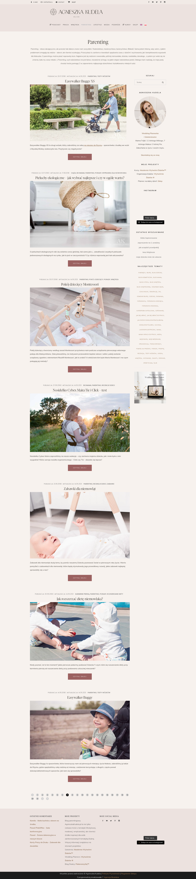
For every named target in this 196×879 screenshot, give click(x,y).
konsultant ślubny (146, 325)
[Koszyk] (68, 2)
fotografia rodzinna (150, 306)
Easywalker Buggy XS (80, 81)
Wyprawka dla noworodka (114, 173)
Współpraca (48, 2)
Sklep (160, 181)
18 (122, 795)
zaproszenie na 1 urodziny (149, 243)
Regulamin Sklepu (128, 873)
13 (97, 795)
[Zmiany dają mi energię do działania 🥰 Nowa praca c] (150, 211)
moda (159, 334)
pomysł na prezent (143, 349)
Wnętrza (115, 279)
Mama (159, 330)
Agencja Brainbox (111, 877)
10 (82, 795)
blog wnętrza (155, 282)
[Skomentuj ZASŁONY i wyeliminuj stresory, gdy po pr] (150, 205)
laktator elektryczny (147, 330)
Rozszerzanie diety (115, 594)
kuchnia (158, 325)
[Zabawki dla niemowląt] (80, 525)
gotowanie (159, 310)
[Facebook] (148, 2)
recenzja (140, 353)
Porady (98, 173)
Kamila (33, 820)
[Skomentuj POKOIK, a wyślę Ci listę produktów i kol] (139, 205)
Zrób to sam (147, 363)
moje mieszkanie (154, 339)
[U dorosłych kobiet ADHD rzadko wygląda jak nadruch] (150, 198)
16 (112, 795)
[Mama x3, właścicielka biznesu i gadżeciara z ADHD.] (161, 205)
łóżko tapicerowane (148, 238)
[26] (47, 798)
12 (92, 795)
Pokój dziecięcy (96, 279)
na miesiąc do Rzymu (93, 145)
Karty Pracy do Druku (39, 842)
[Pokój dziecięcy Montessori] (80, 316)
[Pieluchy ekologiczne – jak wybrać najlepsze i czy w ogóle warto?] (80, 214)
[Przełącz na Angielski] (141, 24)
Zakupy (154, 358)
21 (37, 799)
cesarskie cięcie (157, 287)
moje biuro (144, 339)
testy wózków (150, 353)
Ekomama (81, 173)
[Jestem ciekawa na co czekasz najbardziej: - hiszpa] (139, 211)
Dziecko (152, 296)
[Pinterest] (160, 2)
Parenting (92, 76)
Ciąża (73, 173)
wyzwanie (147, 358)
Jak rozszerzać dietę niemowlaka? (80, 598)
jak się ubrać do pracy (155, 315)
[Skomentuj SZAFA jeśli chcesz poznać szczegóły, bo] (161, 211)
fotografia (141, 301)
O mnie (35, 2)
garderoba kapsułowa (145, 310)
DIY (159, 291)
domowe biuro (142, 296)
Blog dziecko (157, 272)
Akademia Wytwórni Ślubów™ (153, 170)
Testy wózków (103, 76)
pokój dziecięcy (155, 344)
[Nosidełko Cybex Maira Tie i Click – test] (80, 422)
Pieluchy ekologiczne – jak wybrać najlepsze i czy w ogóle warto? (79, 177)
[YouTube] (152, 2)
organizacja (144, 344)
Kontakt (61, 2)
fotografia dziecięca (155, 301)
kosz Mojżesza (149, 252)
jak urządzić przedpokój (149, 247)
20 (32, 799)
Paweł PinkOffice (37, 828)
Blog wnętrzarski (143, 287)
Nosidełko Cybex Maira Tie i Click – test (80, 390)
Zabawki (110, 484)
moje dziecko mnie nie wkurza (148, 257)
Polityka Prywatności (111, 873)
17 (117, 795)
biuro (149, 272)
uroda (160, 353)
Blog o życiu (144, 282)
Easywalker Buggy (80, 697)
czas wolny (143, 291)
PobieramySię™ (82, 864)
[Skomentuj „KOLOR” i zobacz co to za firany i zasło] (161, 198)
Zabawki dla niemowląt (80, 488)
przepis (161, 349)
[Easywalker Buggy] (80, 730)
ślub (155, 363)
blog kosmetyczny (145, 277)
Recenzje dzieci (108, 385)
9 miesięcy (141, 272)
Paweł (32, 835)
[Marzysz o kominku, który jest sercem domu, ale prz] (139, 198)
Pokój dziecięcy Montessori (80, 284)
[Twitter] (156, 2)
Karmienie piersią (82, 594)
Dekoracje (153, 291)
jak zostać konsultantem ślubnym (150, 320)
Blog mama (157, 277)
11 (87, 795)
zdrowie (162, 358)
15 (107, 795)
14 (102, 795)
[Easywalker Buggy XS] (78, 112)
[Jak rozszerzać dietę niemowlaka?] (80, 631)
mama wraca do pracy (147, 334)
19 (127, 795)
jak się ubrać (141, 315)
